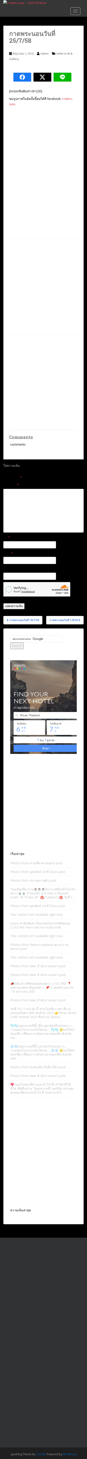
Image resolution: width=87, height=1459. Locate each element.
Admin (44, 53)
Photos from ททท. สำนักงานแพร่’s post (38, 966)
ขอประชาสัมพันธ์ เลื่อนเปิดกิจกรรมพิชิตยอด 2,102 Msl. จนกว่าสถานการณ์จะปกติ (40, 925)
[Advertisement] (43, 286)
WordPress (70, 1454)
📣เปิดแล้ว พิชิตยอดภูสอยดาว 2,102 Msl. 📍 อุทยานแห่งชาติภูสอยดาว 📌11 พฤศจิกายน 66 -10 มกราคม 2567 (41, 987)
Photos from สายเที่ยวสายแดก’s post (36, 863)
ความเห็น (11, 485)
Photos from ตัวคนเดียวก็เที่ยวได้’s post (38, 1067)
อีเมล (8, 553)
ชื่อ (6, 537)
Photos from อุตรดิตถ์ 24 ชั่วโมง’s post (37, 872)
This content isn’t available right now (36, 914)
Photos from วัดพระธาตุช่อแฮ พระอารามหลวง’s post (39, 946)
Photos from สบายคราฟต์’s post (33, 880)
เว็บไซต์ (8, 569)
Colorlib (41, 1454)
